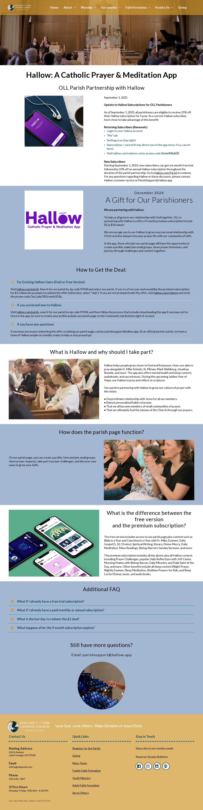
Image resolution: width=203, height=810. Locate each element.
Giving (182, 7)
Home (54, 7)
